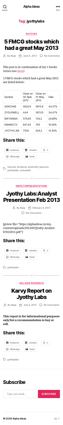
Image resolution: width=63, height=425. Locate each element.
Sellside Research (31, 283)
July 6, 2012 (29, 304)
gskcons (43, 166)
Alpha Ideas (31, 6)
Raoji (13, 55)
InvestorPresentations (31, 186)
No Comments (52, 55)
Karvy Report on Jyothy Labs (31, 293)
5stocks (11, 166)
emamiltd (33, 166)
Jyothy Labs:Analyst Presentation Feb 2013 (31, 196)
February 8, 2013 (41, 207)
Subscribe (49, 393)
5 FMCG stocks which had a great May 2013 (31, 44)
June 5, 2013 (30, 55)
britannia (22, 166)
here (20, 71)
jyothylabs (13, 170)
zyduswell (25, 170)
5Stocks (31, 33)
